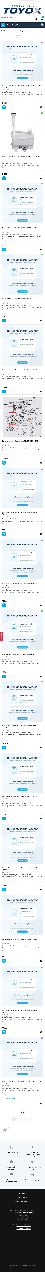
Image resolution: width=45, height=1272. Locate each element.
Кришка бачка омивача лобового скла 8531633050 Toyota (20, 726)
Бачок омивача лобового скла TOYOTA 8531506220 (20, 156)
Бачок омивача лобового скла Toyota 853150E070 (19, 299)
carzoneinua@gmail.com (23, 1224)
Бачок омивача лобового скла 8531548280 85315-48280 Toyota (22, 86)
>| (31, 1119)
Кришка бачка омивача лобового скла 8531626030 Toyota (20, 655)
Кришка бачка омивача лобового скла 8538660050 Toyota (20, 940)
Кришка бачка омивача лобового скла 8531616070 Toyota (20, 584)
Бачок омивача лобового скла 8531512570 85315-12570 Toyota (22, 1082)
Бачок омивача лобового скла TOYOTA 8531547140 (20, 441)
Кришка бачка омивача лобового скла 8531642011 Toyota (20, 869)
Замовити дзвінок (24, 1228)
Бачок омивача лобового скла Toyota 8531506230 (19, 227)
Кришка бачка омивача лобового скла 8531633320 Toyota (20, 798)
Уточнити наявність (10, 1098)
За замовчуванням (25, 36)
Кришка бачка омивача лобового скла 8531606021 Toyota (20, 513)
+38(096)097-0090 (7, 18)
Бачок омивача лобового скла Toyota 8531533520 (19, 370)
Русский (31, 2)
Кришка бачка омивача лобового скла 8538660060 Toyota (20, 1011)
